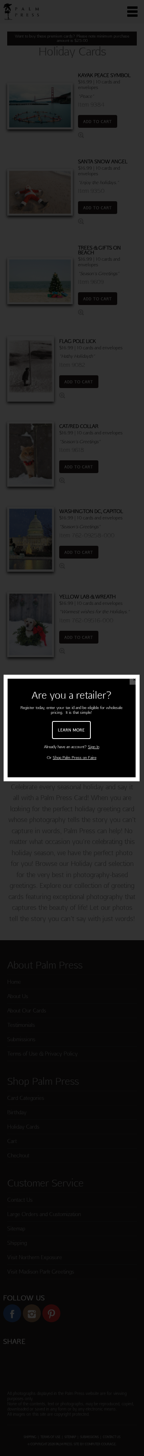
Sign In (93, 746)
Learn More (71, 729)
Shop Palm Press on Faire (74, 757)
